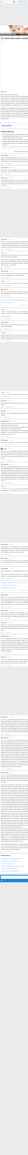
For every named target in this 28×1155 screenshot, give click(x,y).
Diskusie (3, 34)
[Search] (19, 1)
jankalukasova (5, 488)
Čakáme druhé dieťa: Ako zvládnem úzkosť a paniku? (13, 300)
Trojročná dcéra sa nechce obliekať (9, 871)
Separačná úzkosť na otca (7, 587)
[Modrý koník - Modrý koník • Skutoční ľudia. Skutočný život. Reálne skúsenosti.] (14, 1)
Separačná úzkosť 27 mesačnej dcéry (9, 861)
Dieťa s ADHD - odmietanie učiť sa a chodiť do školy (12, 582)
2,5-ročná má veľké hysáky (7, 302)
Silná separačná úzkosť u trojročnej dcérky (10, 858)
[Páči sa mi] (2, 123)
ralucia (3, 638)
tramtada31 (5, 283)
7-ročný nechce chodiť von (7, 585)
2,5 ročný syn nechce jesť (6, 863)
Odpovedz (8, 122)
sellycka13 (4, 740)
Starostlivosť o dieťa (11, 34)
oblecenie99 (5, 659)
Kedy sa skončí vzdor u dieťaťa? (8, 868)
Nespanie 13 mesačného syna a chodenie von (11, 866)
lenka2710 (4, 311)
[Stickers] (2, 880)
